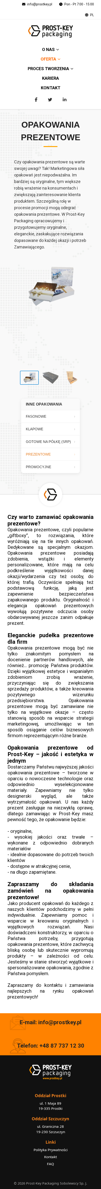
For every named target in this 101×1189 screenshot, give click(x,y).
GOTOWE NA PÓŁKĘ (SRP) (48, 442)
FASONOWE (36, 416)
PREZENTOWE (38, 454)
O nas (48, 49)
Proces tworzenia (48, 68)
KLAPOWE (34, 429)
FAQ (50, 1163)
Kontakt (50, 87)
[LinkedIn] (64, 99)
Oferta (48, 59)
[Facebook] (36, 99)
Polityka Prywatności (51, 1149)
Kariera (50, 78)
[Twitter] (50, 99)
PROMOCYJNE (38, 467)
